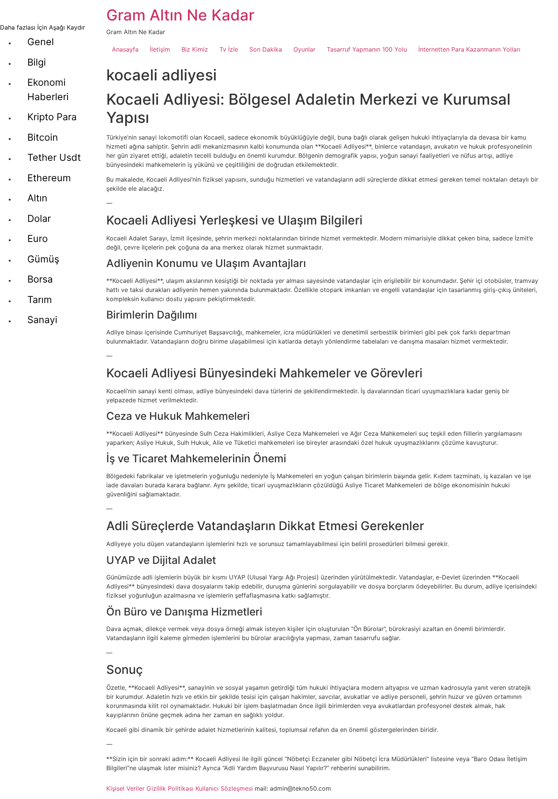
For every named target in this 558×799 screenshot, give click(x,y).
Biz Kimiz (194, 49)
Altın (37, 198)
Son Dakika (265, 49)
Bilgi (36, 62)
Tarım (39, 299)
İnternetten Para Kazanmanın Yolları (469, 49)
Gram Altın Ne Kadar (180, 15)
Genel (40, 41)
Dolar (39, 218)
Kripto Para (52, 116)
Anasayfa (125, 49)
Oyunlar (304, 49)
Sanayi (42, 319)
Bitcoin (42, 137)
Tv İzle (228, 49)
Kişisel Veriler (125, 788)
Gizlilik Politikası (170, 788)
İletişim (160, 49)
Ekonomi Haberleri (48, 89)
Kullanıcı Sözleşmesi (224, 788)
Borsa (40, 279)
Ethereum (49, 178)
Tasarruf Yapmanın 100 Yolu (367, 49)
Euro (37, 238)
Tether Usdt (54, 157)
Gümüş (43, 259)
